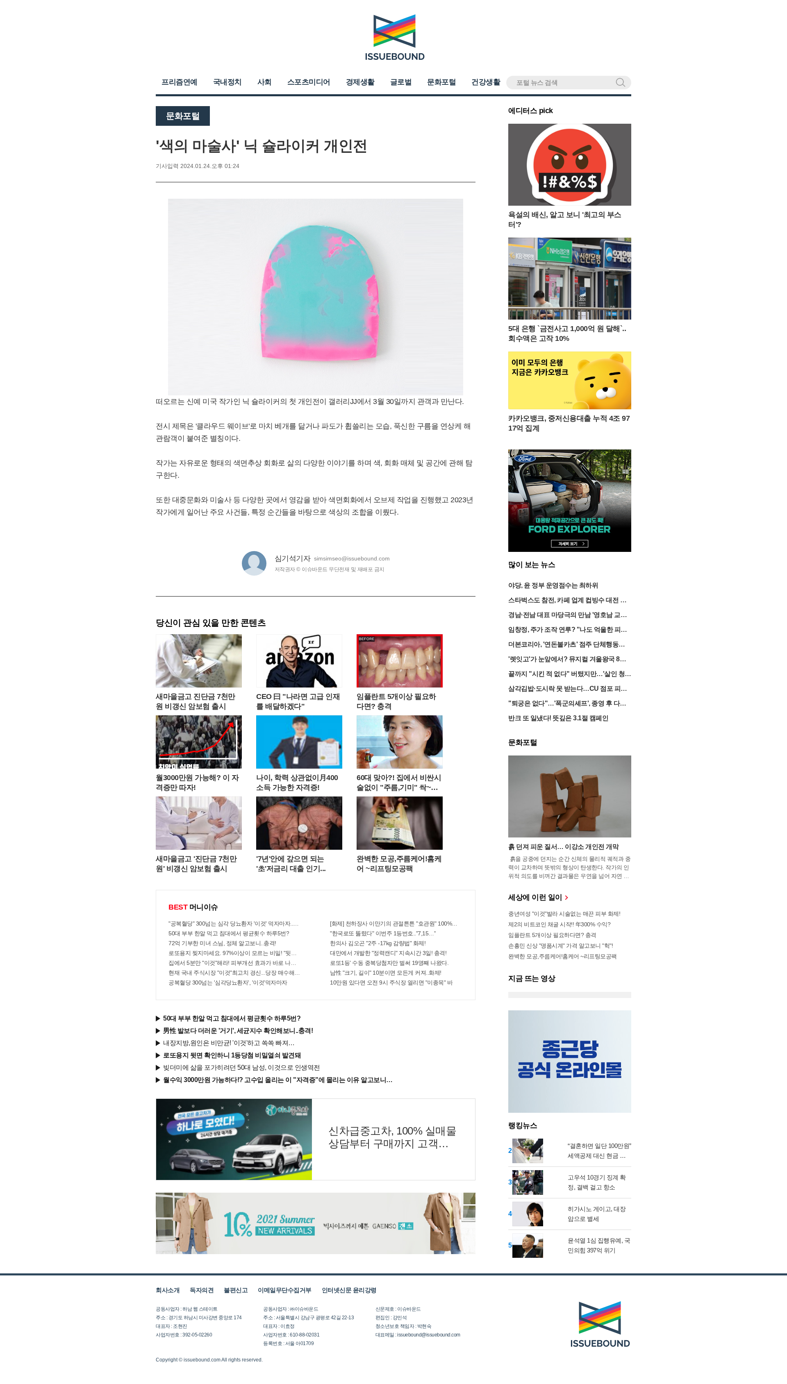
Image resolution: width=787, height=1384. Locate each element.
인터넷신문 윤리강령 (349, 1289)
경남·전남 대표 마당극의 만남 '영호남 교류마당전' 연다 (567, 615)
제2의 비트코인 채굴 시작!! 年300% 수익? (559, 924)
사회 (264, 82)
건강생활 (485, 82)
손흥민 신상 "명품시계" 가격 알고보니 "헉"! (560, 945)
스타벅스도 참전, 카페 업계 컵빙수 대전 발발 (567, 601)
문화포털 (441, 82)
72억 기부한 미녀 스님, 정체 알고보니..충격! (222, 943)
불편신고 (236, 1289)
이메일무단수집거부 (285, 1289)
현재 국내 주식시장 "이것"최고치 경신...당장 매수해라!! (234, 972)
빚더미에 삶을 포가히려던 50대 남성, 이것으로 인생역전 (241, 1067)
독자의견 (202, 1289)
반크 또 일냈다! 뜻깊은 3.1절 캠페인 (558, 718)
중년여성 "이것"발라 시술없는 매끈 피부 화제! (564, 913)
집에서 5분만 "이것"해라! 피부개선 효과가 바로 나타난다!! (234, 963)
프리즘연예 (179, 82)
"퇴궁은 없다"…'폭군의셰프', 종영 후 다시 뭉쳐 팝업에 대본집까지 (567, 704)
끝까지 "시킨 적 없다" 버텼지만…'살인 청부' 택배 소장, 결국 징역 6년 (566, 674)
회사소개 (168, 1289)
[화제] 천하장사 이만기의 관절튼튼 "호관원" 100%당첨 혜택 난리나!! (396, 923)
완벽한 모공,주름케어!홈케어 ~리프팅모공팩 (562, 956)
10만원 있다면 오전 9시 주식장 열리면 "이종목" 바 (391, 982)
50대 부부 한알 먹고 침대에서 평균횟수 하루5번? (228, 933)
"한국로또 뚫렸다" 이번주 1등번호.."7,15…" (383, 933)
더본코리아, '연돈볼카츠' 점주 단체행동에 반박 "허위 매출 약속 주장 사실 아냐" (566, 645)
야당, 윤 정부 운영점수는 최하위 (553, 585)
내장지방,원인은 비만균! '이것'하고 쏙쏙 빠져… (229, 1042)
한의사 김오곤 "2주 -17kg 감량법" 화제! (377, 943)
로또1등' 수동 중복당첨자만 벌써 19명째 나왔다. (389, 963)
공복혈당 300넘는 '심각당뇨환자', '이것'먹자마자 (227, 982)
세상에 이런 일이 (536, 897)
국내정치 (227, 82)
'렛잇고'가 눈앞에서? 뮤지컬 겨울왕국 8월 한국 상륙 (567, 660)
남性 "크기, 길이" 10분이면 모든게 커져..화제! (385, 972)
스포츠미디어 (308, 82)
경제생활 (360, 82)
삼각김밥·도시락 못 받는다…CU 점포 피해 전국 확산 (567, 689)
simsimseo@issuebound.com (352, 558)
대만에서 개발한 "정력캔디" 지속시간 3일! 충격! (388, 953)
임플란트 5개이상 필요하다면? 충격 (552, 935)
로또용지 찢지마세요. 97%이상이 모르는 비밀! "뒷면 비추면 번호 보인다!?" (234, 953)
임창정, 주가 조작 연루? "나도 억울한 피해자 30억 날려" (567, 630)
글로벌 (401, 82)
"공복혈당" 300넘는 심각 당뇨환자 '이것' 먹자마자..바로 (234, 923)
